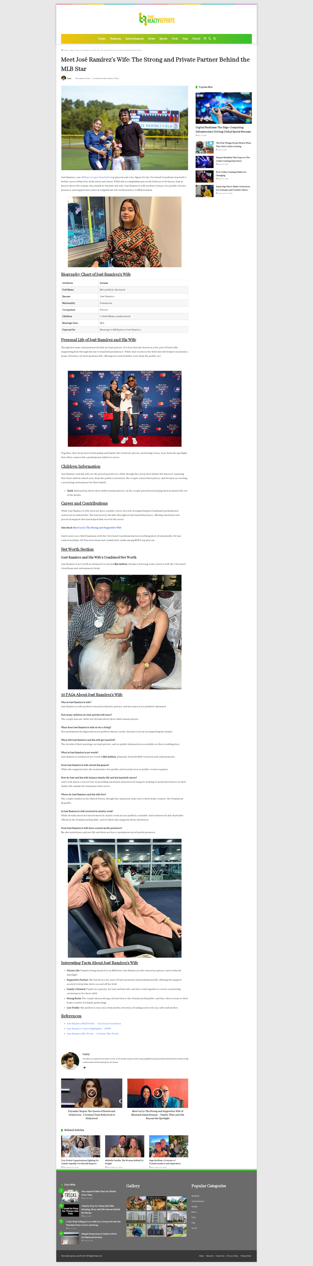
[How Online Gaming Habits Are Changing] (205, 176)
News (151, 38)
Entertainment (135, 38)
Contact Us (219, 1256)
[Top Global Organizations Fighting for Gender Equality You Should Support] (80, 1146)
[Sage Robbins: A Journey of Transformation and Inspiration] (168, 1146)
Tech (175, 38)
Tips (185, 38)
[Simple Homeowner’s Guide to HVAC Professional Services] (70, 1238)
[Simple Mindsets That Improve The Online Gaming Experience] (205, 162)
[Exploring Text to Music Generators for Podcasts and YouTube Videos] (205, 191)
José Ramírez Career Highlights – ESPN (89, 1028)
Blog (72, 50)
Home (102, 38)
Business (115, 38)
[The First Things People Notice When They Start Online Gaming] (205, 147)
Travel (196, 38)
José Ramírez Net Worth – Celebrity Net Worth (93, 1033)
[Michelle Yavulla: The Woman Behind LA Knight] (124, 1146)
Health (194, 1206)
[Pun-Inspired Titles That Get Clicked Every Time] (70, 1196)
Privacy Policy (232, 1256)
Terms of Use (245, 1256)
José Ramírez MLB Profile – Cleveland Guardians (94, 1023)
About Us (209, 1256)
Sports (163, 38)
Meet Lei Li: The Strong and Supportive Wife (97, 527)
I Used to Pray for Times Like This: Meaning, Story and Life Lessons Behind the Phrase (101, 1209)
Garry (69, 78)
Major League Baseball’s (97, 177)
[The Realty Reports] (156, 19)
